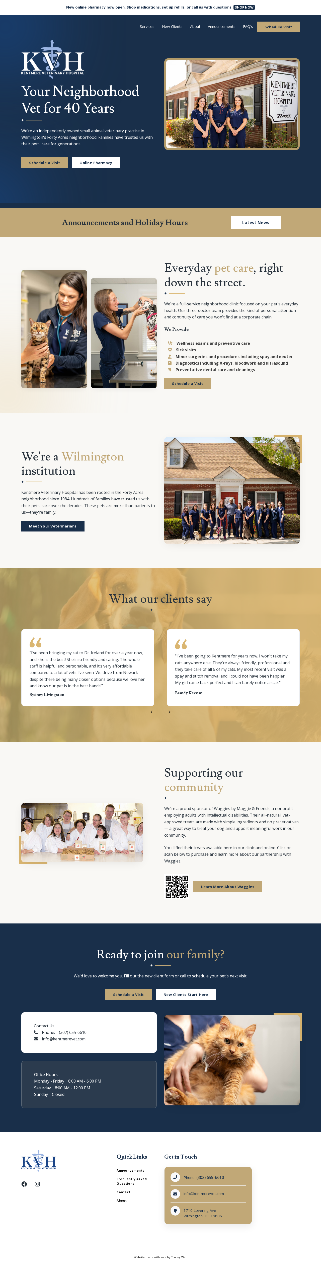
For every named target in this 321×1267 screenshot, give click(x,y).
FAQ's (248, 26)
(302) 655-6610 (210, 1177)
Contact (123, 1192)
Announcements (221, 26)
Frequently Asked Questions (132, 1181)
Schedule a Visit (44, 162)
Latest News (255, 222)
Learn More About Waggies (227, 886)
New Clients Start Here (186, 994)
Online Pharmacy (95, 162)
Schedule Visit (278, 27)
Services (147, 26)
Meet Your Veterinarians (53, 526)
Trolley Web (179, 1257)
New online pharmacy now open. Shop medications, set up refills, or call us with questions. (159, 7)
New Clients (172, 26)
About (195, 26)
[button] (152, 712)
